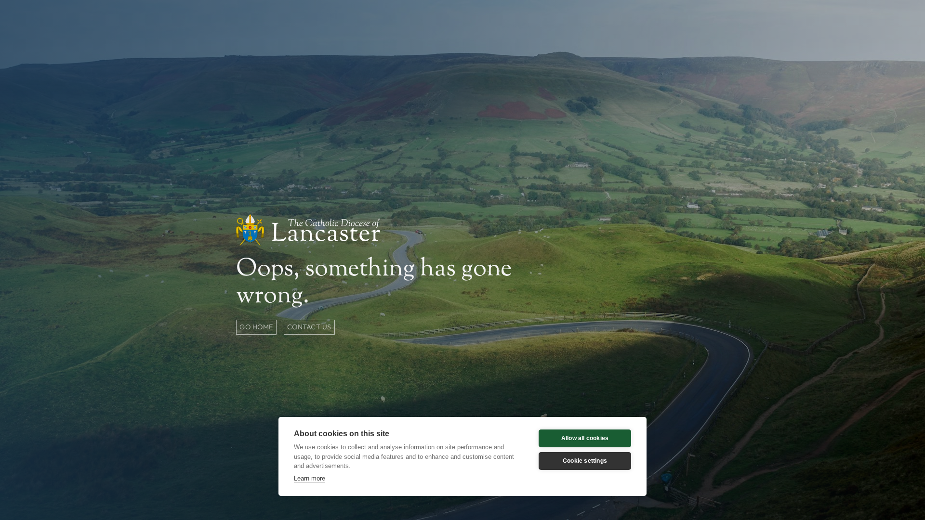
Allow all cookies (584, 438)
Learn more (309, 478)
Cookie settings (585, 460)
